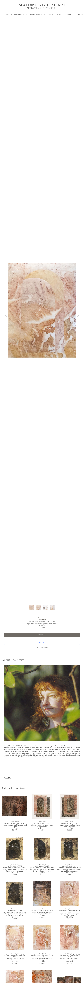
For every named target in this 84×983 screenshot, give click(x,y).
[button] (21, 14)
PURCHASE (42, 634)
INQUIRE (42, 642)
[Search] (79, 14)
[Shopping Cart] (82, 14)
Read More (8, 778)
